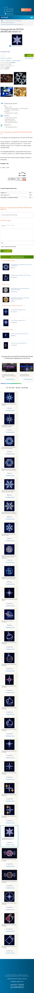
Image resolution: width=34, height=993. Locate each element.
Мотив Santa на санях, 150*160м (7, 621)
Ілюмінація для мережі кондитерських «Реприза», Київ (9, 376)
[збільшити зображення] (17, 35)
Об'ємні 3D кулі (5, 284)
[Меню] (31, 17)
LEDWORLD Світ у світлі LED (17, 3)
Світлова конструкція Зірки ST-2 (19, 343)
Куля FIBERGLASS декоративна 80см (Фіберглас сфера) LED (20, 298)
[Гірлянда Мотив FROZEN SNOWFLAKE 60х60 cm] (6, 78)
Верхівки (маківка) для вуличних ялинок (12, 305)
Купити (29, 55)
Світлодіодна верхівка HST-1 (18, 320)
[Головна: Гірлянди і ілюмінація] (2, 21)
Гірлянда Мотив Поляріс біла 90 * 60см (20, 275)
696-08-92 (8, 11)
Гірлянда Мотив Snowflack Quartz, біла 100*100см (8, 491)
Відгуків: (8, 60)
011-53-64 (8, 9)
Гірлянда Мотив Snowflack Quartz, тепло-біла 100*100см (9, 513)
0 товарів (28, 9)
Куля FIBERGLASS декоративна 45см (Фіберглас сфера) (20, 289)
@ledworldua (10, 14)
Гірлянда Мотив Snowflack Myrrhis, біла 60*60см (8, 447)
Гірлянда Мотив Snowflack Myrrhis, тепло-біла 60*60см (21, 265)
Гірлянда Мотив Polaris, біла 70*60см (9, 404)
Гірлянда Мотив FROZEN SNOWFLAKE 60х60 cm (8, 838)
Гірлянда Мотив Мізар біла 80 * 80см (9, 599)
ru (4, 7)
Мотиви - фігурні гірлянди (8, 260)
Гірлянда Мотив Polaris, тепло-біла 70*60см (8, 426)
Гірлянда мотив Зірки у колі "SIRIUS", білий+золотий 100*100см (9, 557)
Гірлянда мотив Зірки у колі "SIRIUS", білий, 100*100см (9, 578)
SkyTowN (25, 978)
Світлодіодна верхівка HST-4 (18, 309)
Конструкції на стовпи (7, 329)
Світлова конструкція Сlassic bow (19, 333)
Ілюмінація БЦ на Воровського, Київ (24, 375)
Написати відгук (16, 60)
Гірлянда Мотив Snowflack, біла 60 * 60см (9, 534)
